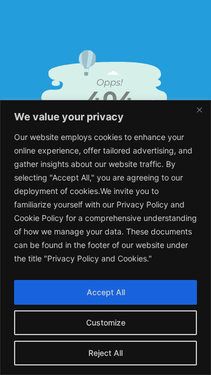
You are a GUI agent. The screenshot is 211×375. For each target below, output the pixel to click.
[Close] (199, 109)
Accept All (106, 292)
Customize (105, 322)
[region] (105, 237)
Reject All (105, 353)
